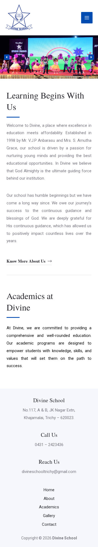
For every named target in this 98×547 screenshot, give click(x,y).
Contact (49, 524)
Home (49, 489)
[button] (7, 57)
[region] (49, 57)
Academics (49, 507)
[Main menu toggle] (87, 18)
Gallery (49, 515)
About (49, 498)
